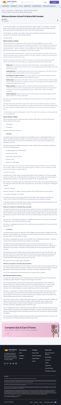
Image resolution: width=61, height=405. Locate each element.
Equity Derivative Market (30, 10)
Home (3, 10)
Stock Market (5, 6)
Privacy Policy (35, 353)
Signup (54, 2)
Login (45, 2)
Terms (40, 402)
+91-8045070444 (18, 395)
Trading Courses (19, 10)
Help (31, 402)
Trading (21, 6)
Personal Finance (37, 6)
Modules (21, 358)
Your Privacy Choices (49, 402)
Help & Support (35, 358)
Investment (14, 6)
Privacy (36, 402)
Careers (34, 361)
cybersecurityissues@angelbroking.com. (12, 396)
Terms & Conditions (36, 355)
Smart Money (9, 10)
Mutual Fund (27, 6)
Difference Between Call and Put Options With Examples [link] (17, 12)
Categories (21, 355)
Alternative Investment (49, 6)
